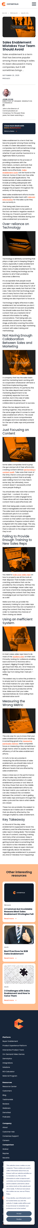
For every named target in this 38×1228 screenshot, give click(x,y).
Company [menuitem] (7, 1123)
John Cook (8, 99)
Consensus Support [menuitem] (11, 1136)
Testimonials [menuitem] (8, 1099)
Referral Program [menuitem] (10, 1076)
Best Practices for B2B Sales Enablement (16, 952)
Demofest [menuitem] (7, 1112)
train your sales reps (22, 575)
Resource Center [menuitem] (10, 1086)
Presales (14, 13)
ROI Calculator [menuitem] (9, 1071)
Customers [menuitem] (7, 1091)
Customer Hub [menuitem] (9, 1132)
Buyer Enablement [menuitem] (10, 1041)
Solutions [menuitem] (6, 1067)
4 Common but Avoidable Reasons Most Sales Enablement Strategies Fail (19, 912)
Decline (19, 1219)
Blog (5, 13)
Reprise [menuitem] (6, 1153)
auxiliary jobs (18, 656)
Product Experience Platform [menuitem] (15, 1045)
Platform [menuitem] (7, 1037)
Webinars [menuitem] (6, 1108)
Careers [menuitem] (6, 1140)
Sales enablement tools (15, 171)
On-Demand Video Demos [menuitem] (13, 1054)
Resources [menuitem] (7, 1082)
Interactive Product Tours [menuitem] (13, 1050)
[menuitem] (8, 1145)
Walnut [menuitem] (5, 1149)
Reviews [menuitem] (6, 1104)
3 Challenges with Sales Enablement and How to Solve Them (17, 993)
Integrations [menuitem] (8, 1063)
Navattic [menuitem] (6, 1158)
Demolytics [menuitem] (7, 1058)
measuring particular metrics (17, 742)
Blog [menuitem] (4, 1095)
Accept (19, 1213)
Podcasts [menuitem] (6, 1117)
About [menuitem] (5, 1127)
